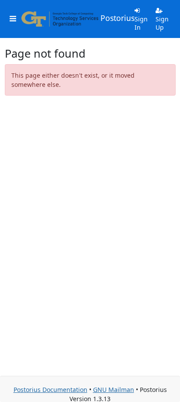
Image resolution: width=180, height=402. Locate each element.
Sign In (141, 23)
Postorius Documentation (50, 389)
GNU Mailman (113, 389)
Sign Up (162, 23)
